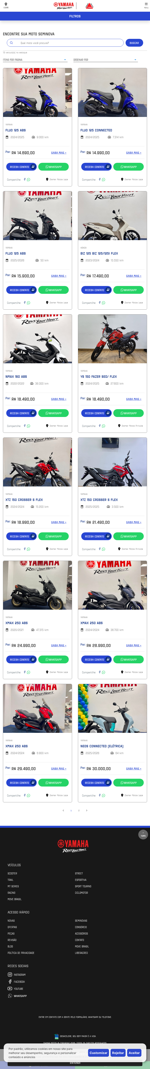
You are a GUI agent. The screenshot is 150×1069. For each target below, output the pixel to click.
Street (79, 873)
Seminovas (81, 920)
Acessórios (81, 933)
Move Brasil (14, 899)
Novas (11, 920)
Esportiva (80, 879)
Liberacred (81, 952)
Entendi (75, 1063)
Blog (10, 946)
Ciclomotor (81, 892)
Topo (143, 835)
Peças (11, 933)
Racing (11, 892)
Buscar (134, 43)
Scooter (12, 873)
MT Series (13, 886)
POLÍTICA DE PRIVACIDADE (21, 952)
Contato (79, 940)
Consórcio (81, 927)
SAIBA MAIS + (58, 152)
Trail (10, 879)
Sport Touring (83, 886)
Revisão (12, 940)
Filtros (75, 16)
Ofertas (12, 927)
